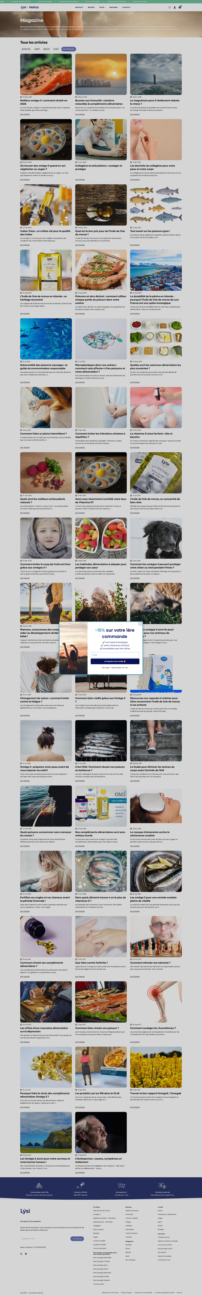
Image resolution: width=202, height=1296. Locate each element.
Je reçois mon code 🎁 (115, 661)
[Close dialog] (140, 624)
